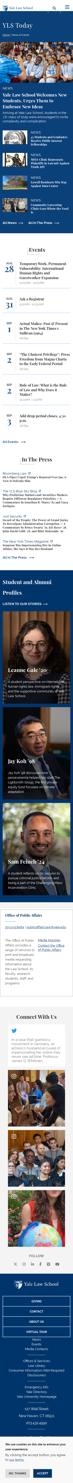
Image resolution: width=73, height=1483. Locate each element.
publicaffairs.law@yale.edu (46, 927)
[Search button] (54, 12)
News (36, 1339)
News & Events (20, 35)
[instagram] (24, 1264)
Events (36, 1344)
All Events (11, 442)
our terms (16, 1460)
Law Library (36, 1366)
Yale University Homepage (37, 1396)
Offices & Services (36, 1361)
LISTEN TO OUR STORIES (22, 604)
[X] (15, 1264)
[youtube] (57, 1264)
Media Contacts (36, 1349)
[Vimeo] (48, 1264)
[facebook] (40, 1264)
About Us (36, 1321)
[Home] (19, 8)
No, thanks (17, 1473)
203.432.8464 (14, 927)
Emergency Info (36, 1387)
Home (6, 35)
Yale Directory (36, 1392)
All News (10, 223)
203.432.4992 (36, 1423)
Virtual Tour (36, 1332)
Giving (37, 1301)
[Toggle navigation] (67, 7)
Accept (42, 1473)
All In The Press (40, 223)
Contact (36, 1311)
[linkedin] (32, 1264)
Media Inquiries (49, 940)
